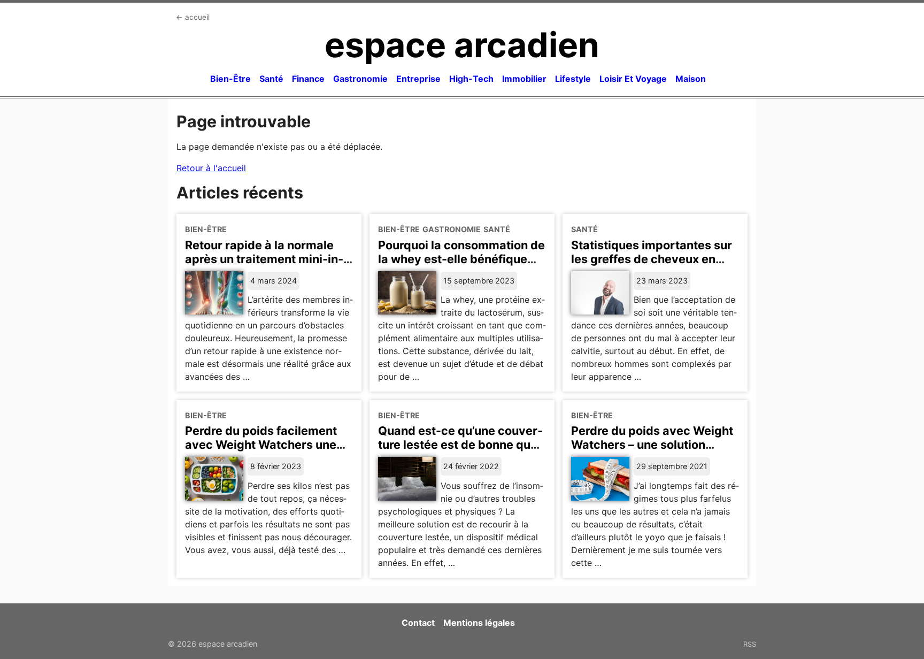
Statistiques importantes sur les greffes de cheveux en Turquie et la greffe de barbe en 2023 (651, 266)
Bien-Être (230, 78)
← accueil (193, 17)
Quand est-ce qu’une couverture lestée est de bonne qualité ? (460, 444)
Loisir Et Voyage (633, 78)
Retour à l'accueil (211, 168)
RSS (749, 644)
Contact (418, 622)
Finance (308, 78)
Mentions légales (479, 622)
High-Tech (471, 78)
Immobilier (524, 78)
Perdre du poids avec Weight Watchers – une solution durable (652, 444)
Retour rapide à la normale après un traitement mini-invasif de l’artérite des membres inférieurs (264, 266)
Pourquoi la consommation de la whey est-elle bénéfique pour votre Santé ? (461, 259)
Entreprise (418, 78)
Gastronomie (360, 78)
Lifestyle (573, 78)
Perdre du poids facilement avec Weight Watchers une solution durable (261, 444)
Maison (690, 78)
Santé (271, 78)
